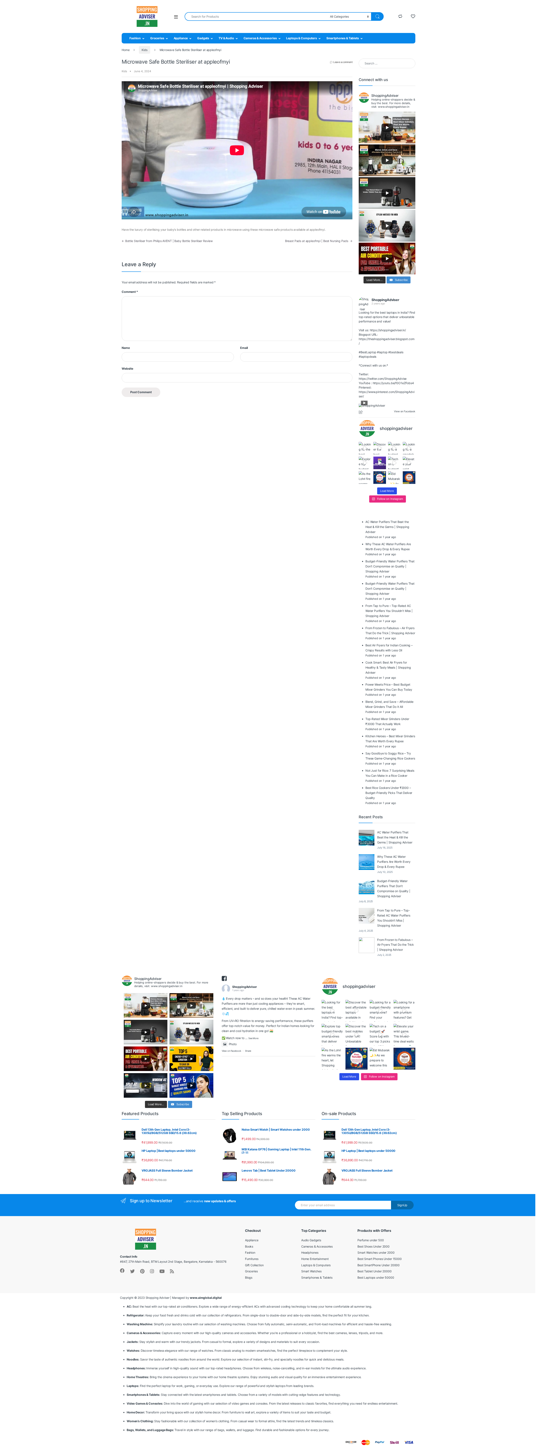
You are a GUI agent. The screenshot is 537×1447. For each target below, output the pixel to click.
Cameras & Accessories (260, 38)
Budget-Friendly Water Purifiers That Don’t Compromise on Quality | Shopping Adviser (393, 888)
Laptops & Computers (301, 38)
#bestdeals (395, 352)
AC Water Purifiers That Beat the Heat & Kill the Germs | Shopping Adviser (394, 837)
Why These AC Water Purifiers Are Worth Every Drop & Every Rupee (394, 861)
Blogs (248, 1277)
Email (244, 348)
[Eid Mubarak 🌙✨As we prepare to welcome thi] (394, 477)
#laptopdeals (367, 356)
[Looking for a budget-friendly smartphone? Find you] (394, 448)
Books (249, 1246)
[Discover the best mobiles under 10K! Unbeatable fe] (379, 463)
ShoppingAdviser (385, 300)
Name (126, 348)
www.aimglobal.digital (206, 1297)
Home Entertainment (314, 1259)
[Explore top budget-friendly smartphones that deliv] (365, 463)
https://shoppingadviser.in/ (388, 330)
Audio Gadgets (311, 1240)
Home (125, 50)
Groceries (157, 38)
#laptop (382, 352)
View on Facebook (231, 1050)
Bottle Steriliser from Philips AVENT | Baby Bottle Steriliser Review (167, 241)
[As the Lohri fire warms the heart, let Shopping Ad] (365, 477)
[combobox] (256, 16)
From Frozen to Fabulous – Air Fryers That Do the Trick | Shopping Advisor (395, 945)
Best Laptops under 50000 (375, 1277)
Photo (233, 1044)
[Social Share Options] (361, 412)
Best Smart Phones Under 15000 (379, 1259)
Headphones (309, 1252)
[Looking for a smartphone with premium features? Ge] (409, 448)
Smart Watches (311, 1271)
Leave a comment (342, 62)
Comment (130, 291)
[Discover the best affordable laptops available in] (379, 448)
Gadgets (203, 38)
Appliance (181, 38)
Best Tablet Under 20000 (374, 1271)
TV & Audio (226, 38)
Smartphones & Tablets (342, 38)
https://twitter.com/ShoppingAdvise (383, 378)
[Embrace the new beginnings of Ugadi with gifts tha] (409, 477)
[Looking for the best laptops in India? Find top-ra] (365, 448)
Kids (144, 50)
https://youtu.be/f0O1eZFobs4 (393, 383)
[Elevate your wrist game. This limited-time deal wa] (409, 463)
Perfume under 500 (370, 1240)
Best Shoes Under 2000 (373, 1246)
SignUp (402, 1205)
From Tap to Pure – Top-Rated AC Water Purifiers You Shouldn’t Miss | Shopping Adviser (393, 918)
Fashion (135, 38)
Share (248, 1050)
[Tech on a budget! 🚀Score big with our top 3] (394, 463)
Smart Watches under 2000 (376, 1252)
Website (127, 368)
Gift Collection (254, 1265)
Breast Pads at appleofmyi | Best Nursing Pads (318, 241)
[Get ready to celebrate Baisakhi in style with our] (379, 477)
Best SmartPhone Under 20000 (378, 1265)
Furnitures (251, 1259)
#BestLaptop (367, 352)
